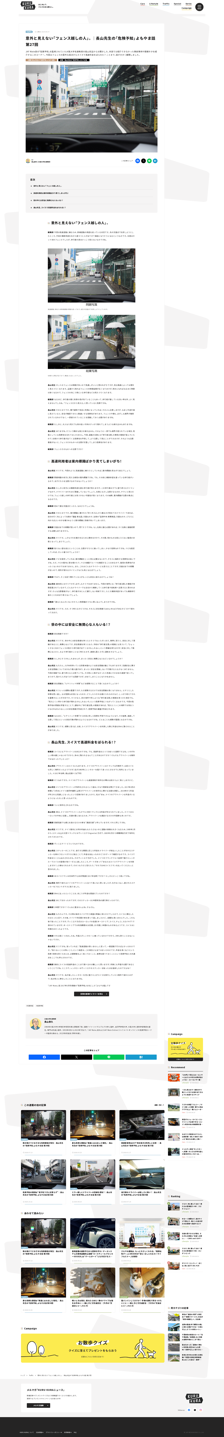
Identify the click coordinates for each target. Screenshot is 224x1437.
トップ (23, 1375)
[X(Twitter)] (194, 1410)
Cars (142, 3)
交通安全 (30, 1006)
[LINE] (149, 161)
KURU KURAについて (27, 1432)
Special (177, 3)
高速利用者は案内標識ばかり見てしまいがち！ (51, 193)
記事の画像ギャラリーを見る (91, 994)
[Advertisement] (109, 1081)
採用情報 (67, 1432)
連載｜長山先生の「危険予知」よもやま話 (73, 60)
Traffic (166, 3)
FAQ (75, 1432)
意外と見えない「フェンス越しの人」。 (48, 186)
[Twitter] (143, 161)
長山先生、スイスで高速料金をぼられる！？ (49, 207)
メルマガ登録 (38, 1405)
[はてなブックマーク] (155, 161)
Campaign (187, 8)
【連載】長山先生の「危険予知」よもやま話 (41, 60)
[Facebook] (137, 161)
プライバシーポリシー (53, 1432)
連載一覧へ (158, 1105)
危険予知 (40, 1006)
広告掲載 (39, 1432)
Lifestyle (153, 3)
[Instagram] (200, 1410)
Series (189, 3)
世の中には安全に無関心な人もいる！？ (48, 200)
